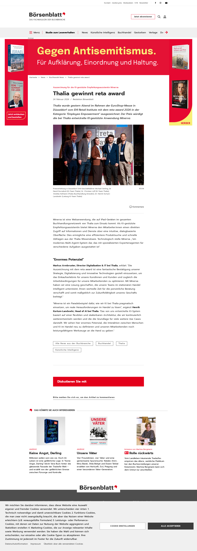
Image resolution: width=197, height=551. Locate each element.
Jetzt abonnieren (143, 16)
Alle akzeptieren (170, 526)
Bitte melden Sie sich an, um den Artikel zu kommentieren (84, 397)
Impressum (36, 543)
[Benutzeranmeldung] (165, 17)
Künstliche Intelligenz (103, 32)
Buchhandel (124, 32)
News (85, 32)
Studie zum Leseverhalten (60, 32)
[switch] (34, 32)
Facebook (155, 2)
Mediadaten (128, 3)
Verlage (153, 32)
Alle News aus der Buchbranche (73, 343)
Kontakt (107, 3)
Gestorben (140, 32)
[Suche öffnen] (159, 17)
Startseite (33, 77)
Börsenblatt (47, 14)
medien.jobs (117, 3)
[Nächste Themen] (166, 32)
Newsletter (143, 3)
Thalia (121, 343)
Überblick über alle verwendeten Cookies (63, 543)
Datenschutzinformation (16, 543)
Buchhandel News (56, 77)
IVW (136, 3)
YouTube (166, 2)
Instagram (160, 2)
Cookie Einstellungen (122, 526)
